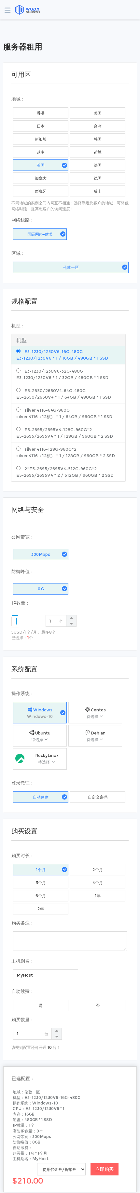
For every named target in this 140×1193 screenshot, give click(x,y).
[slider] (15, 621)
